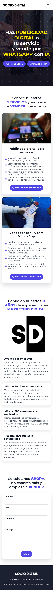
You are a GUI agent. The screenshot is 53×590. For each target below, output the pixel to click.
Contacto (38, 579)
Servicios (14, 579)
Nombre (9, 497)
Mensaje (9, 529)
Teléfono (9, 518)
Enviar (26, 554)
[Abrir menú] (48, 5)
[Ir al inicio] (14, 5)
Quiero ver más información (26, 188)
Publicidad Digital (14, 64)
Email (7, 508)
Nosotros (26, 579)
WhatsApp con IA (38, 64)
